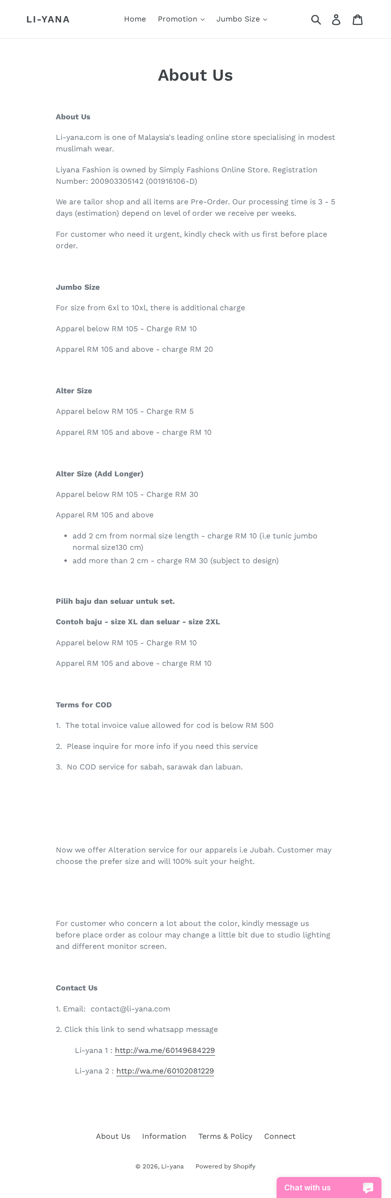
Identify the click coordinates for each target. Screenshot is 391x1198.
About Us (113, 1136)
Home (135, 18)
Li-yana (48, 19)
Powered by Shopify (226, 1166)
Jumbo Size (239, 18)
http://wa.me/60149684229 (165, 1050)
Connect (280, 1136)
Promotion (179, 18)
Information (164, 1136)
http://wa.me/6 (165, 1070)
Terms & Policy (225, 1136)
